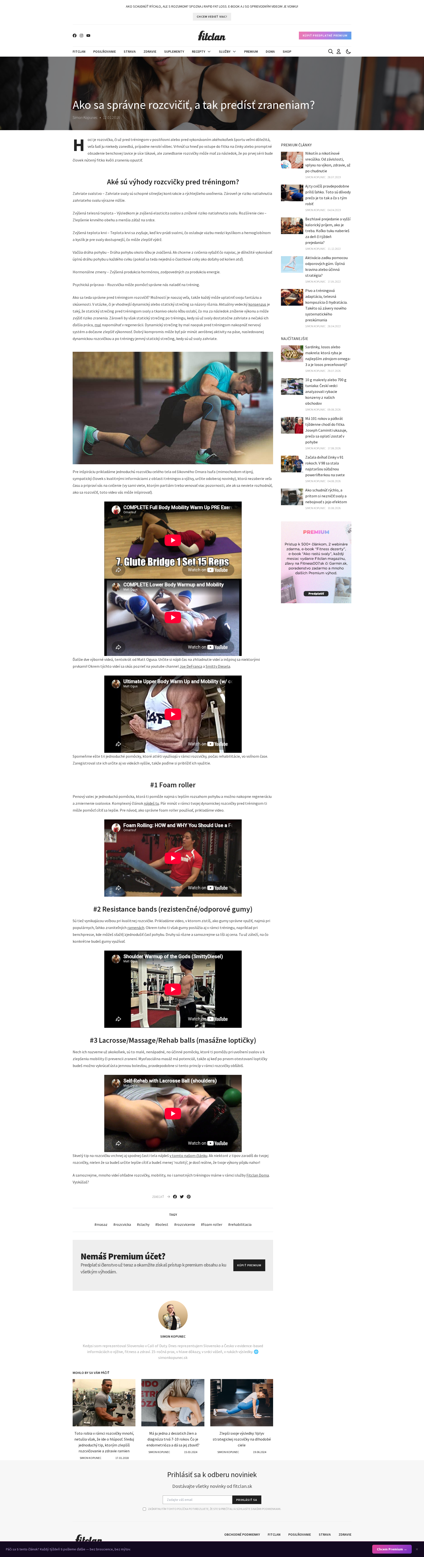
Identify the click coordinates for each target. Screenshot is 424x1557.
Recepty (198, 51)
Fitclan (79, 51)
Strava (130, 51)
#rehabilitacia (240, 1224)
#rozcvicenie (184, 1224)
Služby (224, 51)
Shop (287, 51)
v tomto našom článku (188, 1155)
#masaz (100, 1224)
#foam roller (211, 1224)
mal (97, 324)
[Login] (339, 51)
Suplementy (174, 51)
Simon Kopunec (173, 1336)
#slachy (143, 1224)
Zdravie (150, 51)
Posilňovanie (104, 51)
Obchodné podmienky (242, 1534)
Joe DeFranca (191, 666)
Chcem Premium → (392, 1549)
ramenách (135, 927)
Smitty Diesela (218, 666)
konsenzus (257, 304)
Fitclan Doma (257, 1175)
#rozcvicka (122, 1224)
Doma (270, 51)
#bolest (161, 1224)
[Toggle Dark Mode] (348, 51)
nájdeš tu (151, 803)
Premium (251, 51)
